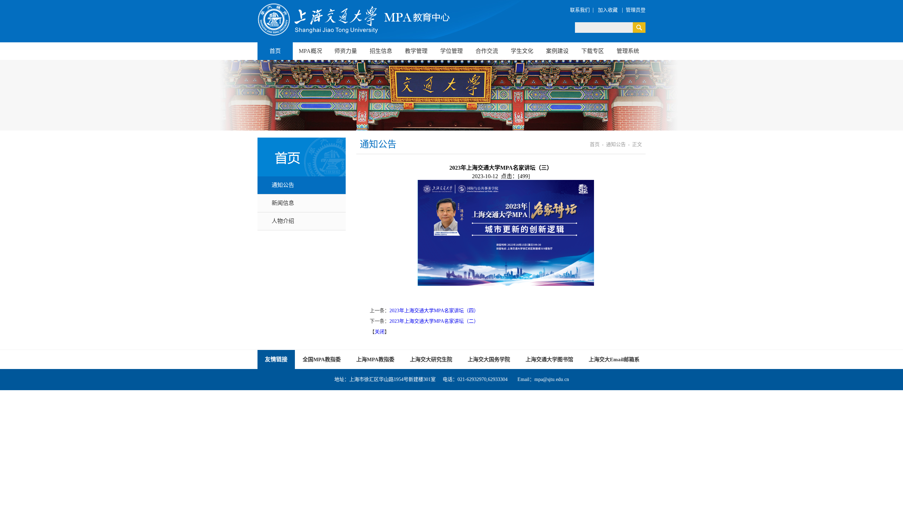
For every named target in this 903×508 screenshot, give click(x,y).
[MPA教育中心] (354, 19)
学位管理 (451, 51)
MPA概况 (310, 51)
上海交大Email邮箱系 (614, 359)
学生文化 (522, 51)
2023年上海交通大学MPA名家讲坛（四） (434, 310)
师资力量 (345, 51)
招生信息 (381, 51)
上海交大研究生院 (431, 359)
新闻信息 (283, 203)
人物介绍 (283, 221)
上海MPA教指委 (375, 359)
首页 (275, 51)
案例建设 (557, 51)
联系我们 (580, 10)
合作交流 (486, 51)
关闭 (379, 331)
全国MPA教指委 (322, 359)
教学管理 (416, 51)
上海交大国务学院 (489, 359)
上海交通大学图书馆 (549, 359)
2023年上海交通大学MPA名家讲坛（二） (434, 321)
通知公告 (283, 185)
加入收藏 (608, 10)
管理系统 (628, 51)
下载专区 (592, 51)
